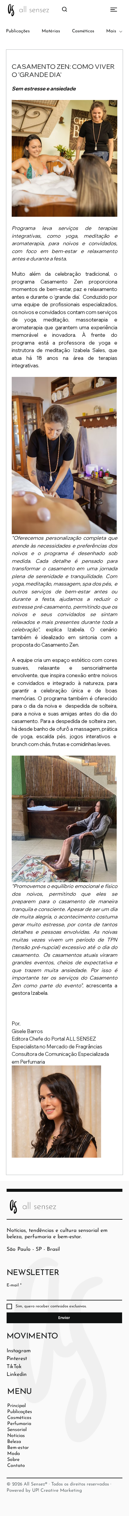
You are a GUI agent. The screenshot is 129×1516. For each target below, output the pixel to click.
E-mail (14, 1285)
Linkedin (17, 1374)
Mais (111, 31)
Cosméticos (83, 31)
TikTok (14, 1366)
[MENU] (104, 9)
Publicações (18, 31)
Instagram (19, 1350)
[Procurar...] (64, 9)
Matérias (51, 31)
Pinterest (17, 1358)
